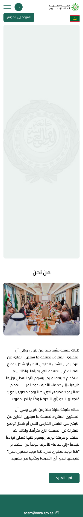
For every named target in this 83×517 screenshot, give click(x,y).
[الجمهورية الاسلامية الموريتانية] (64, 7)
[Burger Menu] (7, 6)
